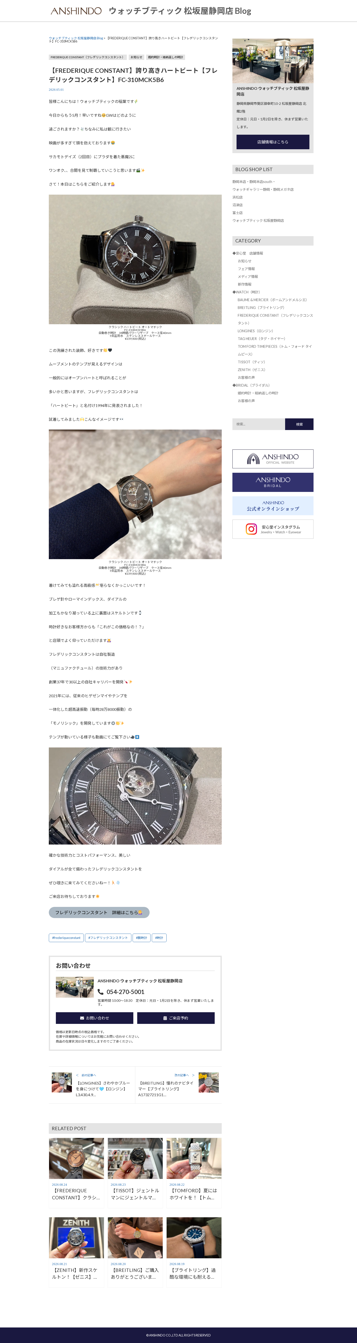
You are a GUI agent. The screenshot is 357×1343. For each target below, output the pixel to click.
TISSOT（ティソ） (252, 362)
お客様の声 (246, 377)
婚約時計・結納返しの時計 (165, 57)
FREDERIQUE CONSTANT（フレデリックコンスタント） (88, 57)
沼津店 (237, 205)
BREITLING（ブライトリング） (262, 308)
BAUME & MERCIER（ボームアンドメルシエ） (273, 300)
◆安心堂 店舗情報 (247, 253)
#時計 (159, 938)
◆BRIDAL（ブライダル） (252, 385)
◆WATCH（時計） (247, 292)
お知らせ (136, 57)
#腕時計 (141, 938)
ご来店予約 (178, 1018)
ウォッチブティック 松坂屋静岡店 (258, 220)
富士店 (237, 213)
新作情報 (244, 284)
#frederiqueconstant (66, 938)
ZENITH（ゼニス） (252, 370)
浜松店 (237, 197)
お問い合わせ (97, 1018)
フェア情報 (246, 269)
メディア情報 (248, 276)
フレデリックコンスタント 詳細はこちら (96, 912)
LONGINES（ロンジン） (256, 331)
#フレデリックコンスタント (108, 938)
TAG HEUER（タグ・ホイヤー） (262, 339)
